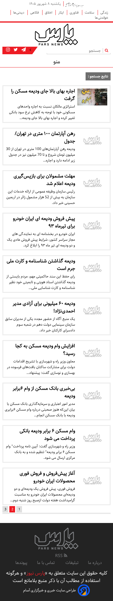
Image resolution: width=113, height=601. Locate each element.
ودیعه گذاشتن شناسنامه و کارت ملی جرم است (41, 264)
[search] (108, 50)
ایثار (61, 12)
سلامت (90, 12)
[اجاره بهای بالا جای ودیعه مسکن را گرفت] (92, 97)
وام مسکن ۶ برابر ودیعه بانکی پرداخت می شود (47, 434)
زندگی (104, 12)
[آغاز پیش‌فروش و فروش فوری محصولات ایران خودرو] (92, 480)
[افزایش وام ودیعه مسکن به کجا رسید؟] (92, 353)
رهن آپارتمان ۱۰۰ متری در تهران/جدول (45, 137)
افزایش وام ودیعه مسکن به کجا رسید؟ (45, 349)
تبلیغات (71, 562)
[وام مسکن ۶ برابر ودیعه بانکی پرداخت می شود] (92, 438)
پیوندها (21, 562)
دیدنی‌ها (19, 12)
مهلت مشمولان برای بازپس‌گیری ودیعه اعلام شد (44, 179)
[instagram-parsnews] (8, 50)
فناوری (75, 12)
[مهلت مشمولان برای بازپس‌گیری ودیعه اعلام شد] (92, 183)
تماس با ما (46, 562)
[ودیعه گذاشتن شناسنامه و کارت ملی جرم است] (92, 268)
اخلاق (49, 12)
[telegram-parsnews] (23, 50)
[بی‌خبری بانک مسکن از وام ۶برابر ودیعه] (92, 395)
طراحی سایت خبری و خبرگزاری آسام (49, 590)
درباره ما (95, 562)
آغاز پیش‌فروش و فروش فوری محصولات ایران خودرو (47, 477)
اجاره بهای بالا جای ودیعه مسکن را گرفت (43, 94)
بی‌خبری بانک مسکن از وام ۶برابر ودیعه (44, 392)
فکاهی (35, 12)
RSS (59, 555)
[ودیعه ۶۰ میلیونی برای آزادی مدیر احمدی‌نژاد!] (92, 311)
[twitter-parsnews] (15, 50)
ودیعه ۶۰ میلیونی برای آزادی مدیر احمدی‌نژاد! (44, 307)
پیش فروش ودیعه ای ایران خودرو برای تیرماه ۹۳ (44, 222)
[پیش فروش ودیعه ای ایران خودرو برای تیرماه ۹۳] (92, 226)
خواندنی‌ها (101, 17)
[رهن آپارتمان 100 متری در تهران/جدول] (92, 141)
